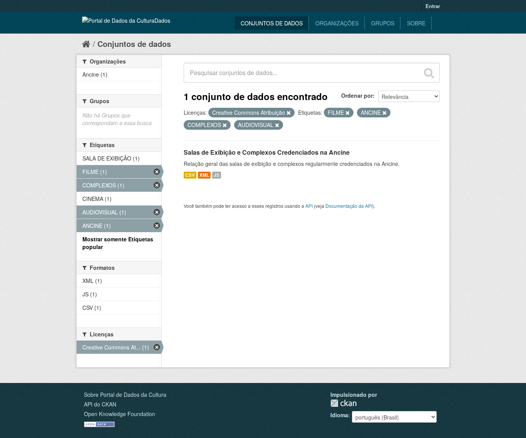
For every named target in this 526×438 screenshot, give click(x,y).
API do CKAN (100, 404)
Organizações (336, 23)
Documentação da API (348, 205)
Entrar (432, 6)
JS (216, 175)
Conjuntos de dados (272, 23)
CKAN (343, 403)
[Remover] (288, 113)
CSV (190, 175)
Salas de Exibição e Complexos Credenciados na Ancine (267, 152)
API (309, 205)
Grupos (382, 23)
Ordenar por (357, 95)
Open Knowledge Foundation (119, 414)
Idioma (339, 415)
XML (204, 175)
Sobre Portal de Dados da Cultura (125, 394)
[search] (429, 73)
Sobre (416, 23)
